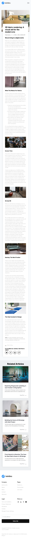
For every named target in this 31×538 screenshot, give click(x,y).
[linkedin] (15, 353)
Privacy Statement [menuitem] (6, 504)
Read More (22, 395)
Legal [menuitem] (3, 499)
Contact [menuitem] (4, 492)
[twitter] (7, 353)
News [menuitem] (3, 489)
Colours (9, 337)
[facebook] (11, 353)
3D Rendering (16, 338)
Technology (17, 340)
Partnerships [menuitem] (20, 487)
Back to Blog (10, 345)
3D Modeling (22, 338)
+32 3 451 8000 (5, 529)
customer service (9, 340)
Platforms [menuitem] (19, 485)
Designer (14, 337)
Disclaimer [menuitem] (4, 506)
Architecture (20, 337)
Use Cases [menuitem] (19, 489)
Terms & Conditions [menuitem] (6, 502)
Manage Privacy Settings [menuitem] (8, 511)
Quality (7, 338)
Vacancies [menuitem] (4, 494)
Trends (10, 338)
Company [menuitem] (4, 482)
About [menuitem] (3, 487)
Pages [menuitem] (18, 482)
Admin (12, 34)
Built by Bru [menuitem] (4, 485)
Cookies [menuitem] (3, 508)
